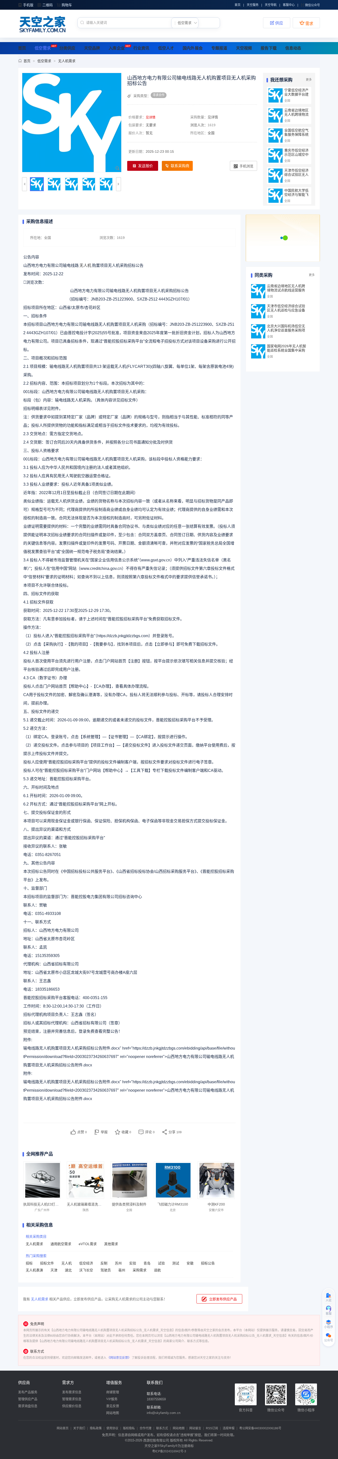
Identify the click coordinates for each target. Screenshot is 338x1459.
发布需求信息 (71, 1392)
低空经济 (86, 1263)
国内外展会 (193, 48)
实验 (132, 1263)
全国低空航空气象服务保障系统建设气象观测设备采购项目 (296, 136)
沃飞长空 (86, 1270)
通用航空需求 (60, 1244)
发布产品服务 (27, 1392)
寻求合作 (159, 95)
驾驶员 (105, 1270)
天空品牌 (92, 48)
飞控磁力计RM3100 (172, 1204)
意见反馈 (112, 1406)
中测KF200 (216, 1204)
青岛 (147, 1263)
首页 (238, 5)
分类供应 (67, 48)
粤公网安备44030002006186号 (260, 1428)
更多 (309, 79)
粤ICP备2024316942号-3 (169, 1451)
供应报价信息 (71, 1406)
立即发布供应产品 (223, 1299)
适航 (157, 1270)
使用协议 (112, 1428)
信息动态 (293, 48)
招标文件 (47, 1263)
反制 (103, 1263)
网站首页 (63, 1428)
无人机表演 (34, 1270)
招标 (29, 1263)
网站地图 (112, 1413)
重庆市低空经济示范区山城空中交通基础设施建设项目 (296, 156)
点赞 (82, 1132)
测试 (175, 1263)
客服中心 (289, 5)
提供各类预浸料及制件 (129, 1204)
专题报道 (219, 48)
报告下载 (269, 48)
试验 (161, 1263)
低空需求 (43, 48)
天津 (53, 1270)
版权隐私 (129, 1428)
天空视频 (244, 48)
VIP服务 (112, 1399)
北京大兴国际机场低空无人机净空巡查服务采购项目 (286, 330)
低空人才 (166, 48)
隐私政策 (96, 1428)
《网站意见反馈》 (119, 1357)
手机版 (28, 5)
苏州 (118, 1263)
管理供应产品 (27, 1399)
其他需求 (111, 1244)
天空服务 (253, 5)
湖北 (68, 1270)
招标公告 (208, 1263)
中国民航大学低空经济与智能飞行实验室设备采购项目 (296, 196)
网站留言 (195, 1428)
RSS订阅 (212, 1428)
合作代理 (145, 1428)
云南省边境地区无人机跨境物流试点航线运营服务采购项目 (296, 116)
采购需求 (139, 1270)
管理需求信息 (71, 1399)
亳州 (121, 1270)
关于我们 (79, 1428)
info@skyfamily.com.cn (163, 1413)
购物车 (67, 5)
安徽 (190, 1263)
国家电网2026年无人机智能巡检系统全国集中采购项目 (286, 350)
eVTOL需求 (88, 1244)
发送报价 (145, 166)
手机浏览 (246, 166)
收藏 (126, 1132)
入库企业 (117, 48)
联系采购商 (180, 166)
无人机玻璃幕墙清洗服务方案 (89, 1204)
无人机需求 (66, 61)
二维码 (47, 5)
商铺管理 (112, 1392)
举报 (104, 1132)
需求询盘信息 (27, 1406)
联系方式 (162, 1428)
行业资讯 (141, 48)
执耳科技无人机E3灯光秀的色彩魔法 (51, 1204)
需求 (306, 23)
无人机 (66, 1263)
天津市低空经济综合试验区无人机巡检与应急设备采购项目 (296, 176)
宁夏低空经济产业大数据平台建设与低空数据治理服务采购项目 (296, 96)
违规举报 (229, 1428)
